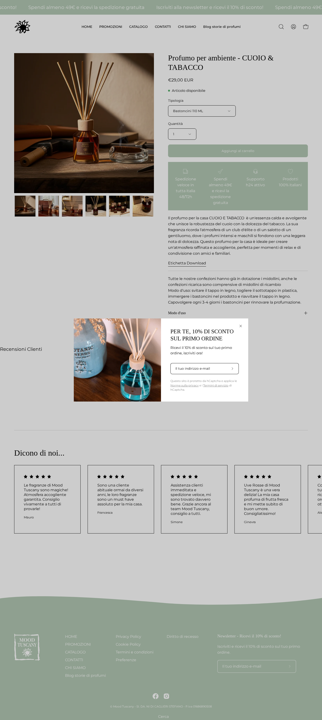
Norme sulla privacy (184, 385)
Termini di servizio (215, 385)
